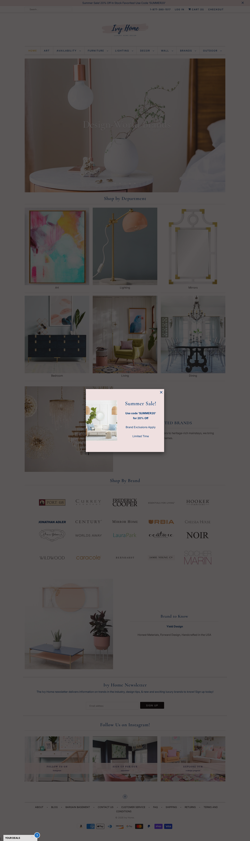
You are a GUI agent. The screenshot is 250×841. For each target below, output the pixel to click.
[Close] (161, 392)
